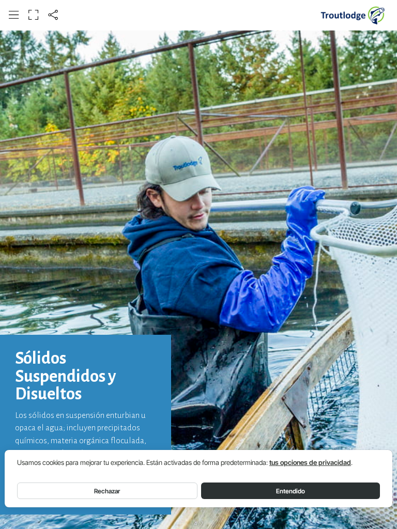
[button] (14, 15)
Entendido (290, 491)
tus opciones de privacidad (310, 462)
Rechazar (107, 491)
